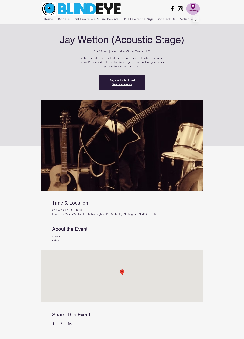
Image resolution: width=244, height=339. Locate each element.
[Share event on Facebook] (53, 323)
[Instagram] (180, 8)
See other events (122, 84)
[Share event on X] (61, 323)
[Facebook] (172, 8)
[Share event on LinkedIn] (70, 323)
